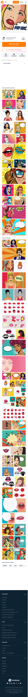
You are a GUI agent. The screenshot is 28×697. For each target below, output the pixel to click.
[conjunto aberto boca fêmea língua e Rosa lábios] (8, 655)
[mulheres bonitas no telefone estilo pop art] (13, 301)
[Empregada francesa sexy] (8, 217)
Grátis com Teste (14, 44)
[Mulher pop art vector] (7, 104)
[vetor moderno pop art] (8, 266)
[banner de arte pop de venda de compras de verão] (13, 286)
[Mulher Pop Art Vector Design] (7, 183)
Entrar (21, 2)
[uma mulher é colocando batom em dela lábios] (9, 613)
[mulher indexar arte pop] (8, 150)
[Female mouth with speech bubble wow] (13, 196)
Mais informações (6, 63)
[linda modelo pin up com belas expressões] (13, 375)
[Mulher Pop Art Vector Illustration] (9, 94)
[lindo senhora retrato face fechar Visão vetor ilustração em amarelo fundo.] (7, 676)
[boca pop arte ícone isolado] (6, 605)
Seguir (23, 39)
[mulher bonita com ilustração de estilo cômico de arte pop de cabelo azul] (8, 243)
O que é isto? (15, 60)
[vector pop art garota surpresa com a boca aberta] (8, 646)
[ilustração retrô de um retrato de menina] (13, 481)
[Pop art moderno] (9, 114)
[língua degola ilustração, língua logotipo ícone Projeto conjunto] (7, 525)
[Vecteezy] (2, 2)
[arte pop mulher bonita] (18, 125)
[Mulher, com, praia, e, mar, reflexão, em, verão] (13, 229)
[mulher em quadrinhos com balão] (13, 465)
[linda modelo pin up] (9, 579)
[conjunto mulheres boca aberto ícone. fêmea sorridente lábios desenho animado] (8, 440)
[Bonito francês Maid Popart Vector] (8, 275)
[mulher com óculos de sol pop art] (8, 138)
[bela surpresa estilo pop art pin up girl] (13, 592)
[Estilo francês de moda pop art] (8, 208)
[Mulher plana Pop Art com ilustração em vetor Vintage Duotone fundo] (8, 162)
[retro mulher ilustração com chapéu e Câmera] (6, 569)
